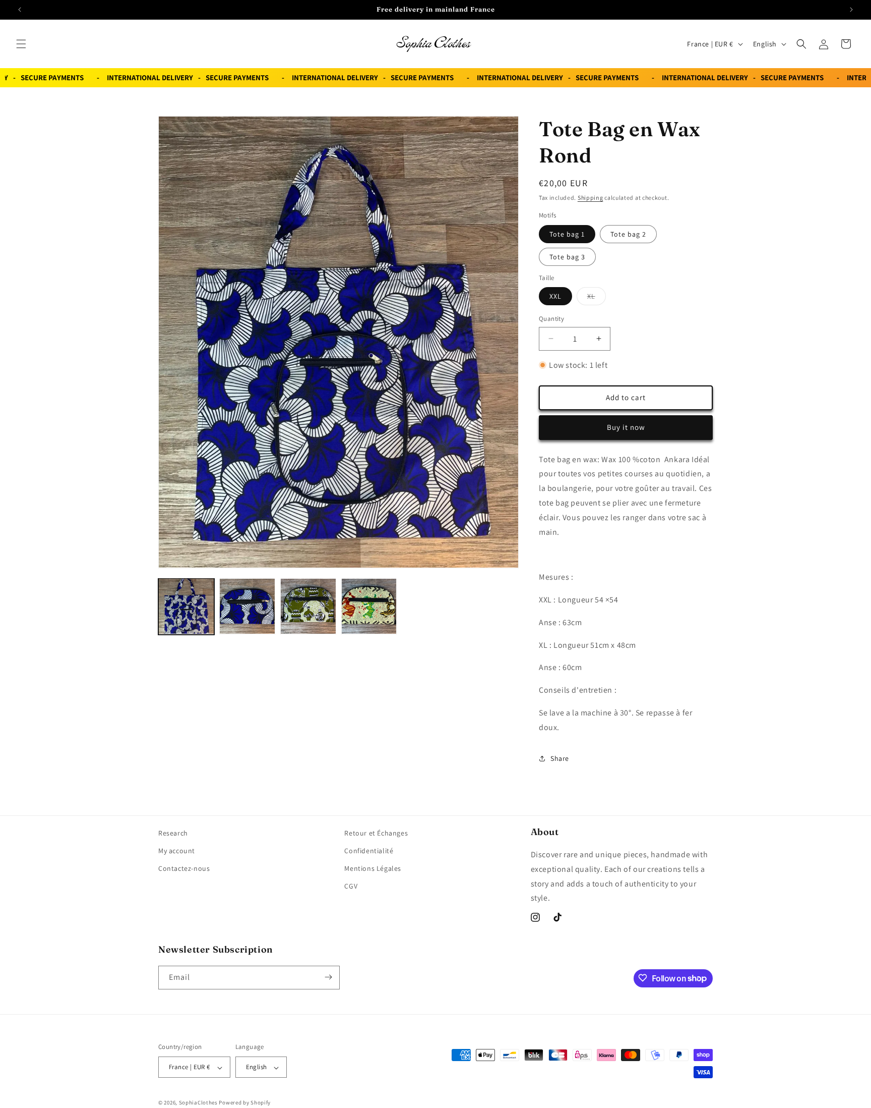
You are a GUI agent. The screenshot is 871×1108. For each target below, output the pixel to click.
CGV (350, 886)
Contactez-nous (184, 868)
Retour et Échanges (376, 833)
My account (176, 850)
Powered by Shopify (245, 1102)
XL (596, 298)
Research (173, 833)
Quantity (551, 318)
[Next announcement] (851, 9)
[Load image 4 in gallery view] (308, 606)
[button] (21, 44)
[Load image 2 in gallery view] (247, 606)
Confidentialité (368, 850)
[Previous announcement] (20, 9)
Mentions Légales (372, 868)
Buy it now (626, 427)
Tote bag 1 (567, 233)
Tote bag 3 (567, 256)
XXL (555, 296)
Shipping (590, 197)
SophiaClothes (198, 1102)
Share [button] (559, 758)
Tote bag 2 (628, 233)
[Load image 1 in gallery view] (186, 606)
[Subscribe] (328, 977)
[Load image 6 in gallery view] (369, 606)
